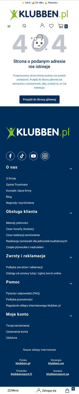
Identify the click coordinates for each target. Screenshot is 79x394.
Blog (9, 196)
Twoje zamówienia (17, 325)
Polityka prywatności (19, 299)
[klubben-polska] (39, 133)
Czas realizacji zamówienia (23, 235)
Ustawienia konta (17, 331)
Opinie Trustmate (17, 184)
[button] (9, 26)
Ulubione (11, 337)
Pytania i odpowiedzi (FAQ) (23, 293)
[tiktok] (22, 156)
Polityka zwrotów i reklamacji (24, 267)
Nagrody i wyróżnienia (20, 202)
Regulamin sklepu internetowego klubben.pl (33, 305)
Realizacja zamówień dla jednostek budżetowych (36, 241)
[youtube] (33, 156)
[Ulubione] (52, 26)
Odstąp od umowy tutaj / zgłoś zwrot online (33, 273)
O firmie (11, 178)
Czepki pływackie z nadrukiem (25, 247)
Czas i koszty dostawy (20, 229)
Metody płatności (17, 222)
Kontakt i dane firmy (18, 190)
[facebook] (10, 156)
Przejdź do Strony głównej (39, 99)
